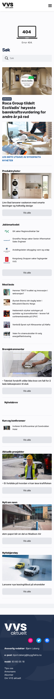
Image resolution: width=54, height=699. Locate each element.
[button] (6, 58)
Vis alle (27, 212)
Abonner (8, 674)
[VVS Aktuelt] (7, 5)
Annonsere (10, 671)
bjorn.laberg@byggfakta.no (27, 655)
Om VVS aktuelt (12, 678)
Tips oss (8, 668)
